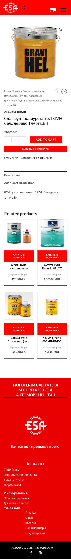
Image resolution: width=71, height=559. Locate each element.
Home (7, 91)
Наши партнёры (35, 528)
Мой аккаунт (12, 507)
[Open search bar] (24, 8)
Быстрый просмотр (18, 244)
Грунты (23, 95)
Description (12, 175)
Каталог (17, 91)
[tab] (35, 175)
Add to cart (46, 139)
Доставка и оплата (16, 503)
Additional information (19, 182)
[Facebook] (31, 553)
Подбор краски (35, 533)
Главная (30, 512)
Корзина (30, 522)
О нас (29, 517)
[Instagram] (40, 553)
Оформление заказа (17, 498)
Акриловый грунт (15, 111)
